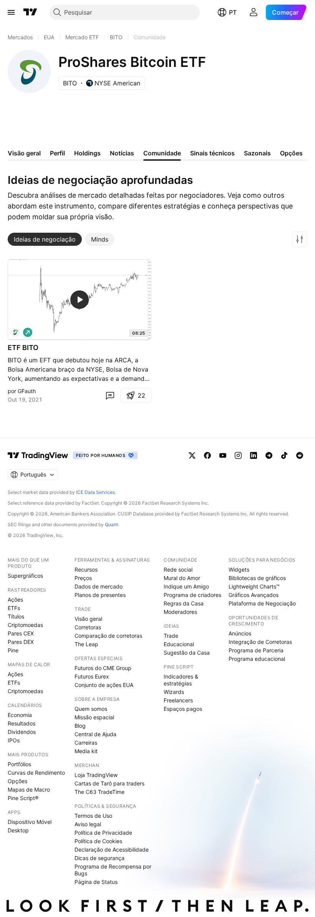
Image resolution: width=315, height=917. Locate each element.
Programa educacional (257, 658)
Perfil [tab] (57, 153)
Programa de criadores (192, 595)
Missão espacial (94, 717)
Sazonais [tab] (257, 153)
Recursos (86, 569)
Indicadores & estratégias (181, 680)
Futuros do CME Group (103, 668)
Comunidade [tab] (162, 153)
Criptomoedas (25, 625)
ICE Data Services (95, 492)
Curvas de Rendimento (36, 772)
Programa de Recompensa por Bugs (113, 870)
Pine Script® (23, 798)
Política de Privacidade (103, 832)
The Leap (86, 644)
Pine (13, 650)
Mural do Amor (182, 578)
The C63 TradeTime (99, 792)
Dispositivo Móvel (29, 822)
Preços (83, 578)
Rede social (178, 569)
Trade (171, 635)
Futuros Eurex (92, 676)
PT (233, 12)
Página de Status (96, 882)
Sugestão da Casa (187, 652)
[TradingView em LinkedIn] (253, 455)
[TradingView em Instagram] (238, 455)
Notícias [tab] (122, 153)
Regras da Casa (184, 603)
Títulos (16, 616)
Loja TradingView (96, 775)
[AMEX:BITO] (15, 332)
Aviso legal (88, 824)
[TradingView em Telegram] (269, 455)
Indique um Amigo (186, 586)
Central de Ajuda (95, 734)
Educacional (179, 644)
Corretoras (88, 627)
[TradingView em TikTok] (284, 455)
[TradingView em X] (192, 455)
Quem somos (91, 708)
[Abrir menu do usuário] (253, 12)
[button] (299, 239)
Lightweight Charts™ (254, 586)
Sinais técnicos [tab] (212, 153)
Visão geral (88, 618)
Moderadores (180, 612)
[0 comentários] (110, 395)
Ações (15, 599)
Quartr (111, 524)
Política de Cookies (98, 841)
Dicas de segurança (99, 858)
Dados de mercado (99, 586)
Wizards (174, 692)
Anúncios (240, 633)
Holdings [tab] (87, 153)
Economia (20, 715)
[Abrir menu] (11, 12)
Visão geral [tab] (24, 153)
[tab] (45, 239)
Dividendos (22, 732)
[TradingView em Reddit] (299, 455)
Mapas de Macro (29, 789)
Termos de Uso (93, 815)
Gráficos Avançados (254, 595)
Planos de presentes (100, 595)
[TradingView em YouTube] (222, 455)
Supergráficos (25, 575)
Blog (80, 725)
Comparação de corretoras (108, 635)
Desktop (18, 830)
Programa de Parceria (256, 650)
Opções (17, 781)
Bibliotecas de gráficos (257, 578)
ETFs (14, 608)
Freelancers (178, 700)
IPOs (14, 740)
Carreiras (86, 742)
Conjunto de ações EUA (104, 685)
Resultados (21, 723)
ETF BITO (23, 347)
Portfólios (19, 764)
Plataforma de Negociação (262, 603)
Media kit (86, 751)
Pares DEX (21, 642)
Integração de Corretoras (260, 642)
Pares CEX (21, 633)
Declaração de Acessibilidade (112, 849)
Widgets (239, 569)
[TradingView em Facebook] (207, 455)
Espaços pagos (183, 708)
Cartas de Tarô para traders (109, 783)
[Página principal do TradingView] (30, 12)
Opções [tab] (291, 153)
